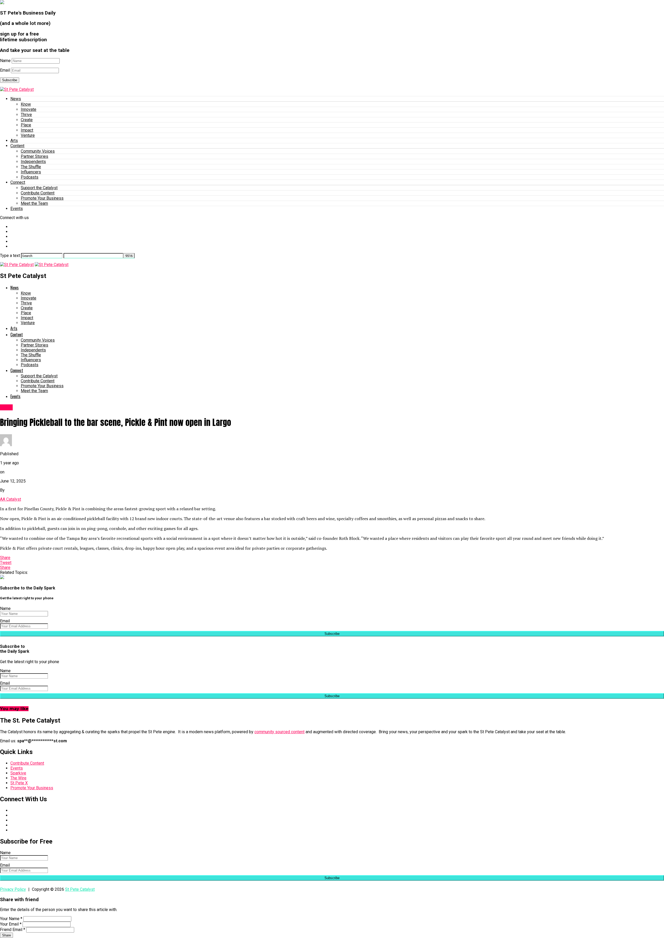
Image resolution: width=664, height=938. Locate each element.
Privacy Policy (13, 889)
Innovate (28, 109)
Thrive (26, 114)
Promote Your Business (42, 198)
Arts (14, 140)
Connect (17, 182)
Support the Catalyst (39, 187)
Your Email (11, 924)
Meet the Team (34, 203)
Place (26, 125)
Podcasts (29, 177)
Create (27, 119)
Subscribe (9, 80)
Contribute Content (37, 193)
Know (26, 104)
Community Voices (38, 151)
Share (6, 935)
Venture (28, 135)
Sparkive (18, 773)
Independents (33, 161)
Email (5, 70)
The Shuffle (31, 166)
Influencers (31, 171)
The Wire (18, 778)
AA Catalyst (10, 499)
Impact (27, 130)
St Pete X (19, 782)
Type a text (10, 255)
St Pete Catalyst (80, 889)
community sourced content (279, 731)
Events (16, 208)
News (15, 98)
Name (5, 60)
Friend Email (12, 929)
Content (17, 145)
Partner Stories (34, 156)
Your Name (11, 918)
